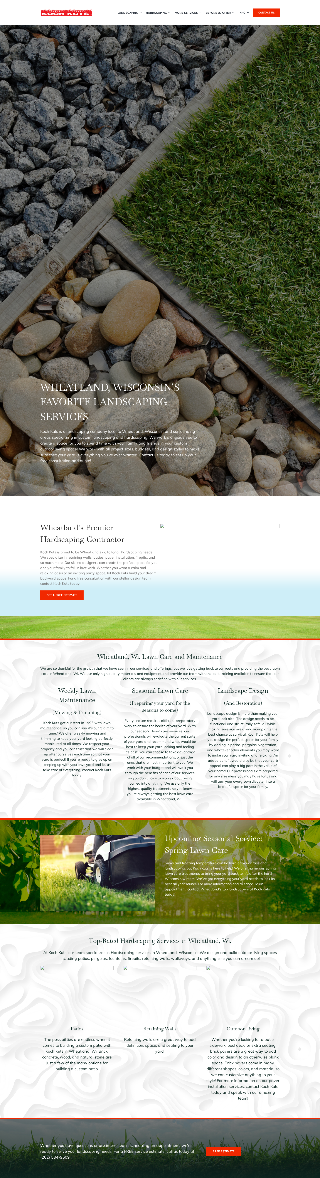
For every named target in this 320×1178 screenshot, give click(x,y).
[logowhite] (66, 10)
